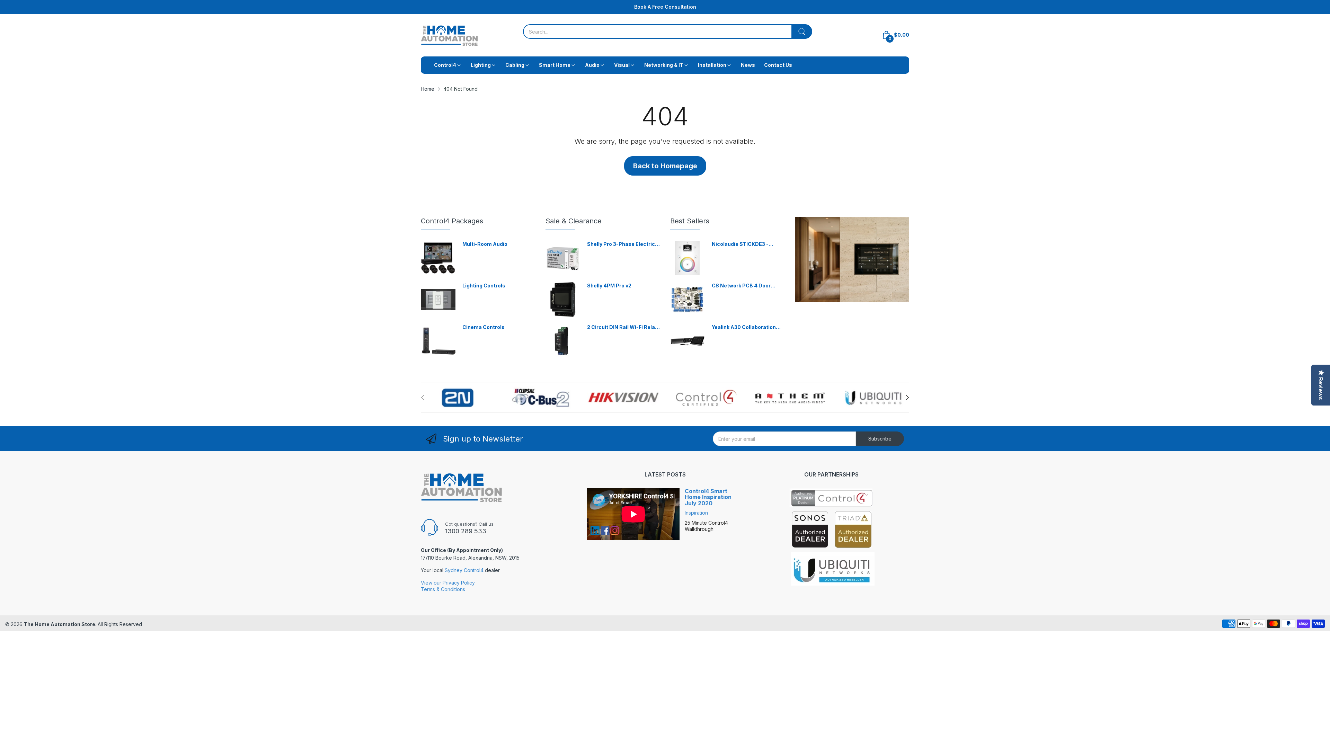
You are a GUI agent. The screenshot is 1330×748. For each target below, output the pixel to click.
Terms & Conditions (443, 589)
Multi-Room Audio (484, 244)
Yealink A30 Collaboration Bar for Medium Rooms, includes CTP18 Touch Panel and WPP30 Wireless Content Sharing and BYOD (747, 327)
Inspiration (696, 513)
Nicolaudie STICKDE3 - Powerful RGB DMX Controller (740, 244)
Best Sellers (689, 221)
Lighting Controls (483, 285)
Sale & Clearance (574, 221)
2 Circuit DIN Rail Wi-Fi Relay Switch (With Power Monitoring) (622, 327)
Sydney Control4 (464, 570)
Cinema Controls (483, 327)
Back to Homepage (665, 166)
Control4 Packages (452, 221)
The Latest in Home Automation (665, 7)
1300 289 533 (465, 531)
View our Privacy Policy (448, 583)
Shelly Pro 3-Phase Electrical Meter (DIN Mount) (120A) (623, 244)
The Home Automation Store (59, 624)
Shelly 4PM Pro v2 (609, 285)
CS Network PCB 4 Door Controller (741, 286)
